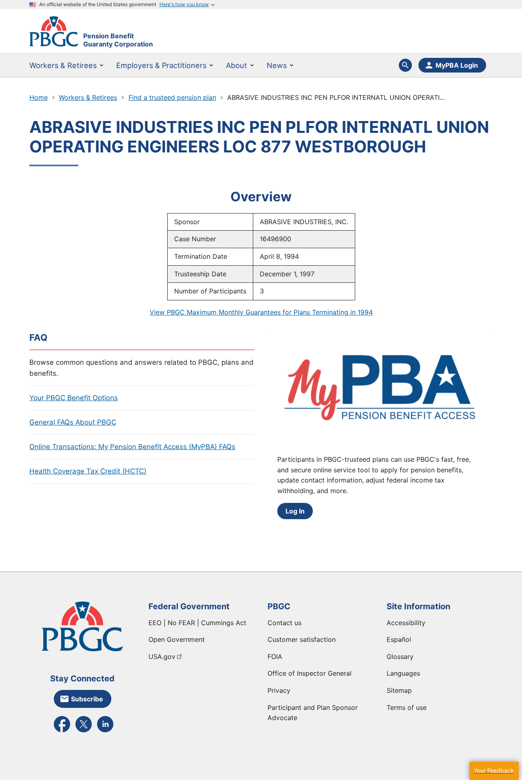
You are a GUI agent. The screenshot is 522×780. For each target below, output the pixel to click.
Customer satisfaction (302, 639)
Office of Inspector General (310, 673)
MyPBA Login (457, 65)
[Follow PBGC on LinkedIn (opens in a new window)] (105, 731)
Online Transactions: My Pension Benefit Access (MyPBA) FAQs (132, 447)
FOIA (275, 656)
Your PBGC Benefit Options (73, 398)
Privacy (279, 690)
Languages (403, 673)
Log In (295, 511)
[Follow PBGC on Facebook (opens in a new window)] (62, 731)
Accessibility (406, 623)
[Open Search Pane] (405, 65)
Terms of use (407, 707)
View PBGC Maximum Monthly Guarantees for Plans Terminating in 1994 (261, 312)
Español (399, 639)
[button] (493, 771)
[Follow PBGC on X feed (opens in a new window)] (83, 731)
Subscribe (87, 699)
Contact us (284, 623)
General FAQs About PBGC (72, 422)
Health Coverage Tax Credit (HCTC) (87, 471)
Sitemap (399, 690)
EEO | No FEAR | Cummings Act (197, 623)
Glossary (400, 656)
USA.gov (161, 656)
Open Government (176, 639)
